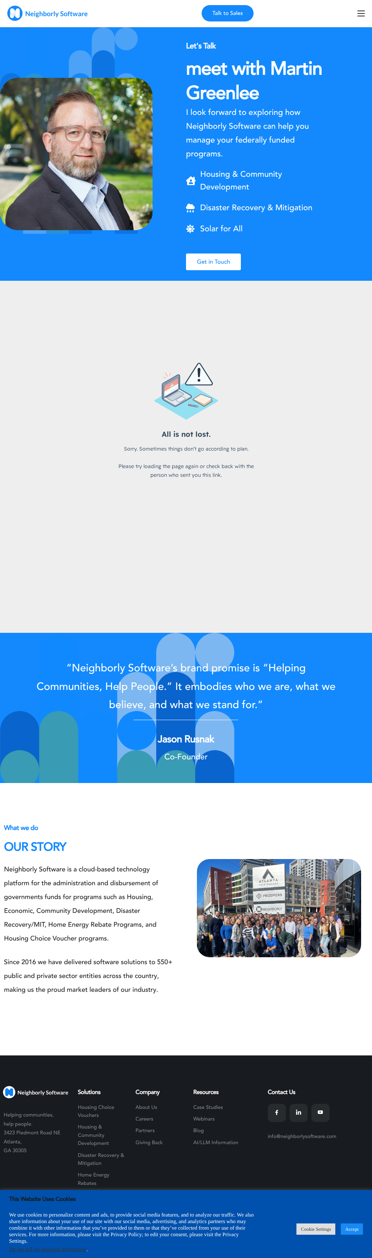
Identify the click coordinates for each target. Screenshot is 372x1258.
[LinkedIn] (299, 1113)
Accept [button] (352, 1229)
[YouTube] (320, 1113)
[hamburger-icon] (361, 13)
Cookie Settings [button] (316, 1229)
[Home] (47, 13)
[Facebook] (277, 1113)
